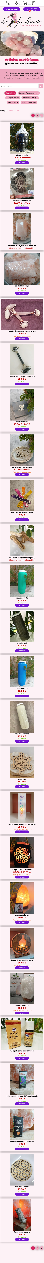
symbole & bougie (30, 98)
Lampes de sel (13, 98)
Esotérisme (10, 93)
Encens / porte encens (28, 93)
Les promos (13, 102)
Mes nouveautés (29, 102)
